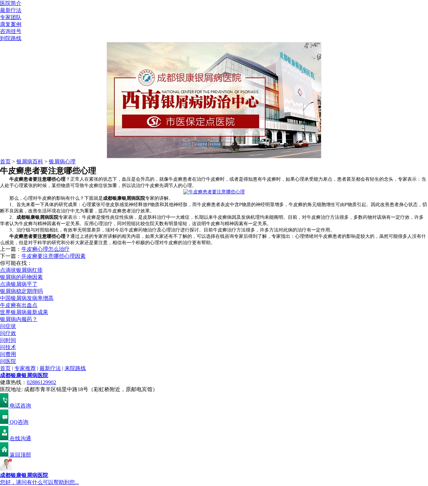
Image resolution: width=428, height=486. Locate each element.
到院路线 (10, 38)
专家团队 (10, 17)
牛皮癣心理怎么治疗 (45, 249)
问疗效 (8, 333)
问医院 (8, 361)
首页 (5, 161)
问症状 (8, 326)
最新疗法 (10, 10)
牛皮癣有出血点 (18, 305)
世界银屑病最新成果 (24, 312)
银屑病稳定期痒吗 (21, 291)
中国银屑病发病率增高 (27, 298)
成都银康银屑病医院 (24, 375)
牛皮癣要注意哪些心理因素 (53, 256)
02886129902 (41, 382)
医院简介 (10, 3)
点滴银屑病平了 (18, 284)
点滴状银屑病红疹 (21, 270)
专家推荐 (25, 368)
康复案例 (10, 24)
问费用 (8, 354)
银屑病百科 (29, 161)
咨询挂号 (10, 31)
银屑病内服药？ (18, 319)
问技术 (8, 347)
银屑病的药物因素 (21, 277)
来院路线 (75, 368)
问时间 (8, 340)
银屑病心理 (62, 161)
